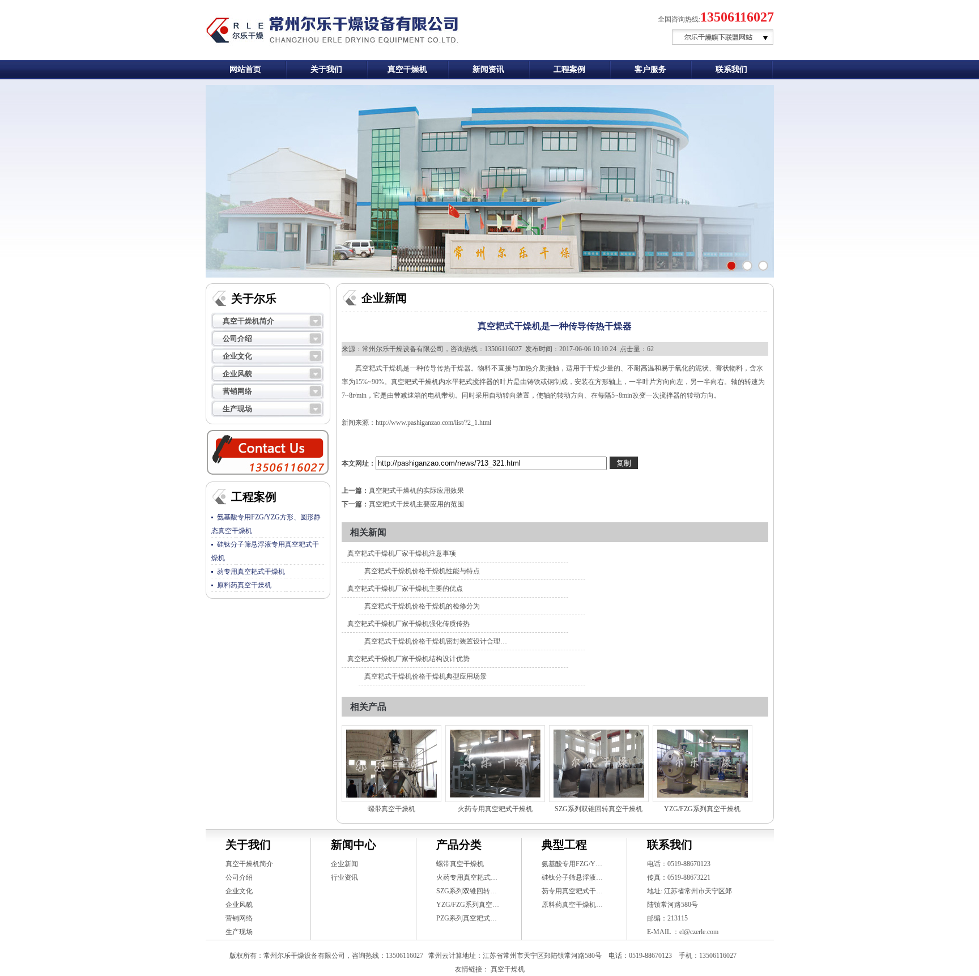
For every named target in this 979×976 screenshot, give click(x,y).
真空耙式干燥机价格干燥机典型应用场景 (425, 676)
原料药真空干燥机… (572, 905)
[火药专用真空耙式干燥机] (495, 763)
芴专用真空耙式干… (572, 891)
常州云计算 (445, 956)
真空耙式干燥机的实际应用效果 (416, 491)
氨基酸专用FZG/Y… (572, 864)
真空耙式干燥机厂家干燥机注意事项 (401, 553)
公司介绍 (237, 338)
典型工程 (564, 844)
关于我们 (326, 69)
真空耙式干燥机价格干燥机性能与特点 (422, 571)
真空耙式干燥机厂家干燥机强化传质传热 (408, 624)
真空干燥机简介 (248, 321)
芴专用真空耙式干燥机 (251, 572)
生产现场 (237, 408)
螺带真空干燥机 (391, 809)
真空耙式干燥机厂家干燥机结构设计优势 (408, 659)
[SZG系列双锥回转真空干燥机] (599, 763)
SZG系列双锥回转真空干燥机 (598, 809)
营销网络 (237, 391)
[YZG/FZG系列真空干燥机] (702, 763)
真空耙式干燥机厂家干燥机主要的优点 (405, 589)
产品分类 (459, 844)
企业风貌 (237, 373)
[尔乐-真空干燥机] (763, 266)
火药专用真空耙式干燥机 (495, 809)
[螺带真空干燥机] (391, 763)
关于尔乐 (253, 298)
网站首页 (245, 69)
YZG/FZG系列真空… (467, 905)
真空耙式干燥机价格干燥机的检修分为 (422, 606)
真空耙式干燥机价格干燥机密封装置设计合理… (435, 641)
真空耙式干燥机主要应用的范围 (416, 504)
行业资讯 (344, 877)
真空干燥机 (407, 69)
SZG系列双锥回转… (466, 891)
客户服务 (650, 69)
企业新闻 (344, 864)
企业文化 (237, 356)
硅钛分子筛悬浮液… (572, 877)
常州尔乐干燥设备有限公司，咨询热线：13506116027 (442, 349)
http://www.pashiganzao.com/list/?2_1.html (433, 423)
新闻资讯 (488, 69)
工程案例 (569, 69)
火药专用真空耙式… (466, 877)
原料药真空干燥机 (244, 585)
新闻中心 (353, 844)
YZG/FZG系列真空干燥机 (702, 809)
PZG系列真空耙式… (466, 918)
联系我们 (731, 69)
